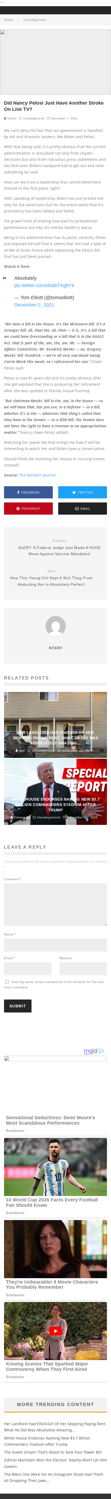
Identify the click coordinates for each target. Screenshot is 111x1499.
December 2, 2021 (34, 305)
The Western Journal (37, 475)
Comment (13, 879)
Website (66, 958)
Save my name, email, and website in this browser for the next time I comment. (54, 985)
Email (9, 958)
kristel (11, 118)
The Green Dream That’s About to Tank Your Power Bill (53, 1452)
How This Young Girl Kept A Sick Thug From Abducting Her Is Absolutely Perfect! (51, 578)
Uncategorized (33, 118)
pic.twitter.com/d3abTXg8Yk (44, 285)
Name (10, 934)
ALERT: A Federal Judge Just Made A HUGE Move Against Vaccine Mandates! (59, 547)
